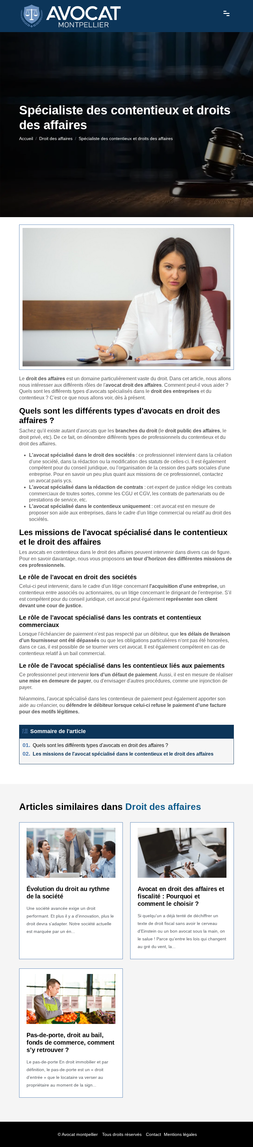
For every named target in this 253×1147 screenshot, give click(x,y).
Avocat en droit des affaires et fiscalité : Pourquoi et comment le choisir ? (181, 896)
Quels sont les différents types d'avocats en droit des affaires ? (95, 745)
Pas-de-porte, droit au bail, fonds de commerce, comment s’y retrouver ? (70, 1042)
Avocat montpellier (80, 1134)
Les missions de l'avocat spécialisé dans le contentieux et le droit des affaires (118, 754)
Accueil (26, 138)
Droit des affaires (56, 138)
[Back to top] (236, 1130)
